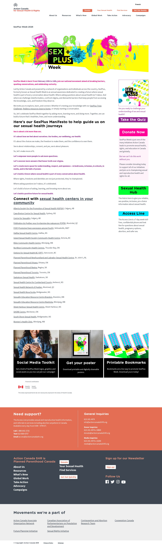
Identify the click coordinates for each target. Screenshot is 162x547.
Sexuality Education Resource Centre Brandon (33, 297)
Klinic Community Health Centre (27, 243)
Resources (66, 15)
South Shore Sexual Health (25, 316)
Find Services (122, 10)
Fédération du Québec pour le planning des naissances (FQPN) (40, 223)
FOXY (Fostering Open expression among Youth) (34, 228)
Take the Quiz (133, 120)
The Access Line (20, 420)
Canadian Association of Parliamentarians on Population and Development (62, 523)
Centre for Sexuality (22, 218)
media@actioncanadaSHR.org (96, 444)
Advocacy (126, 15)
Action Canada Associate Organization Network (25, 522)
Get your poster (81, 363)
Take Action (112, 15)
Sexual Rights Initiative (58, 530)
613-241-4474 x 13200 (92, 441)
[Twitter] (112, 482)
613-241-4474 (89, 419)
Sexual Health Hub (133, 190)
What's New (81, 15)
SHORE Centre (20, 312)
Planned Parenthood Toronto (26, 272)
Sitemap (61, 543)
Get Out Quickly (140, 10)
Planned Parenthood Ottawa (26, 262)
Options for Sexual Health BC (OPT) (28, 253)
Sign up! (111, 467)
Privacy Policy (48, 543)
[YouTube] (123, 482)
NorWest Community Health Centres (29, 248)
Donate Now (133, 132)
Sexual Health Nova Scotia (25, 292)
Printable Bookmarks (126, 362)
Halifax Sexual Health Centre (25, 233)
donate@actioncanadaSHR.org (97, 433)
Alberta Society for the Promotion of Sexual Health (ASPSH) (39, 208)
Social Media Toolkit (36, 362)
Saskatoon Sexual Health (24, 277)
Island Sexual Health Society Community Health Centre (37, 238)
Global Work (96, 15)
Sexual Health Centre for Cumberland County (33, 282)
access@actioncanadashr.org (31, 436)
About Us (53, 15)
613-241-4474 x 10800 (92, 430)
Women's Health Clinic (23, 321)
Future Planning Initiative (26, 530)
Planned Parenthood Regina (25, 267)
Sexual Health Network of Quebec (28, 287)
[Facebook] (107, 482)
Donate (87, 10)
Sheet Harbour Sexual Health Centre (29, 307)
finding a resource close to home (37, 108)
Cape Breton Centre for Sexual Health (29, 213)
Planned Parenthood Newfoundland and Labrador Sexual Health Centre (44, 257)
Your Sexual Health (104, 10)
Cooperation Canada (124, 520)
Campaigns (141, 15)
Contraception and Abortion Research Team (94, 522)
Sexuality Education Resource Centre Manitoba (33, 302)
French (138, 4)
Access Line (134, 213)
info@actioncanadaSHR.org (95, 422)
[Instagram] (118, 482)
